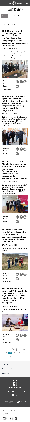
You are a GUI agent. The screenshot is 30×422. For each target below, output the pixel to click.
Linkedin (13, 395)
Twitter (21, 391)
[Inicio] (15, 383)
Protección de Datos (7, 410)
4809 (14, 349)
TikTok (9, 391)
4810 (19, 349)
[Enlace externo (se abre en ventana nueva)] (13, 418)
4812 (5, 353)
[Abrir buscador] (27, 3)
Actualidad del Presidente (17, 16)
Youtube (13, 391)
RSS (17, 395)
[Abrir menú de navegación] (3, 3)
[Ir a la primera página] (6, 349)
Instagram (5, 391)
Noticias (4, 16)
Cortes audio (7, 89)
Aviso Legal (17, 410)
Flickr (25, 391)
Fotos (5, 86)
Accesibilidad (14, 414)
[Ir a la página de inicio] (15, 3)
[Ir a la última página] (19, 356)
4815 (19, 353)
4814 (15, 353)
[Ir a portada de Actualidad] (15, 10)
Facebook (17, 391)
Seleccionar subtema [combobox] (9, 24)
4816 (24, 353)
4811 (24, 349)
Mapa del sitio (5, 414)
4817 (10, 356)
